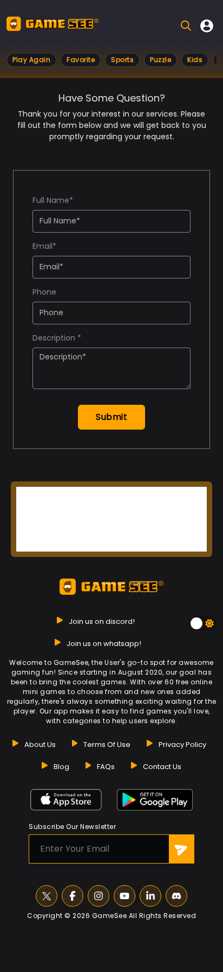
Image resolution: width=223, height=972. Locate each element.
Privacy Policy (182, 744)
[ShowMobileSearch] (186, 25)
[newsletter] (181, 849)
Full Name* (52, 200)
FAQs (106, 767)
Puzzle (160, 59)
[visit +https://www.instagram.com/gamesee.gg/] (98, 896)
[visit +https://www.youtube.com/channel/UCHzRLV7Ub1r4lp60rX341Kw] (124, 896)
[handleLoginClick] (207, 26)
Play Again (31, 59)
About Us (40, 744)
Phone (44, 292)
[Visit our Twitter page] (46, 896)
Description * (56, 337)
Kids (194, 59)
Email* (44, 246)
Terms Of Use (106, 744)
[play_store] (155, 800)
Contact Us (162, 767)
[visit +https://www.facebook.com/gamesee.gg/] (72, 896)
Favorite (81, 59)
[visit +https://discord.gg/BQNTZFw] (176, 896)
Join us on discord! (102, 621)
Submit (111, 417)
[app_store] (66, 800)
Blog (61, 767)
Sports (122, 59)
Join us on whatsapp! (104, 643)
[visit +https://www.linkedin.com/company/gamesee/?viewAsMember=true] (150, 896)
